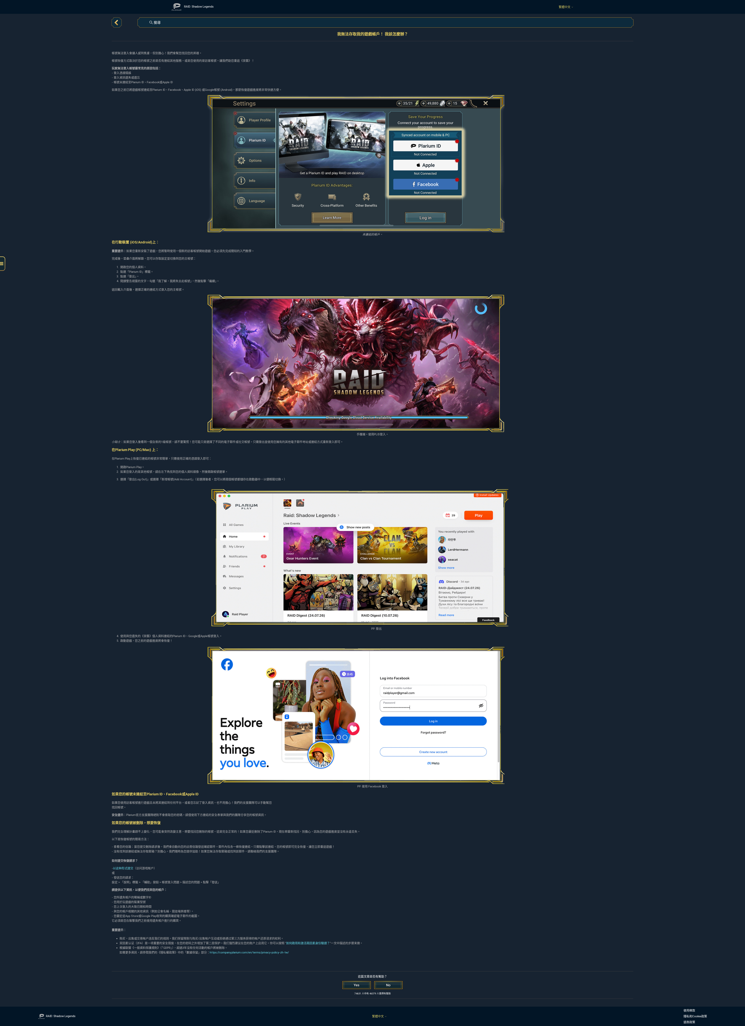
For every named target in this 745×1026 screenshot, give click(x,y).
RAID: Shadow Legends (60, 1016)
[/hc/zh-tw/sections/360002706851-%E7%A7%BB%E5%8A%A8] (116, 22)
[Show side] (2, 263)
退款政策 (689, 1022)
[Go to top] (736, 1011)
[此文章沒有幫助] (388, 985)
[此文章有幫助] (356, 985)
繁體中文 (565, 7)
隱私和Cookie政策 (695, 1016)
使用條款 (689, 1010)
